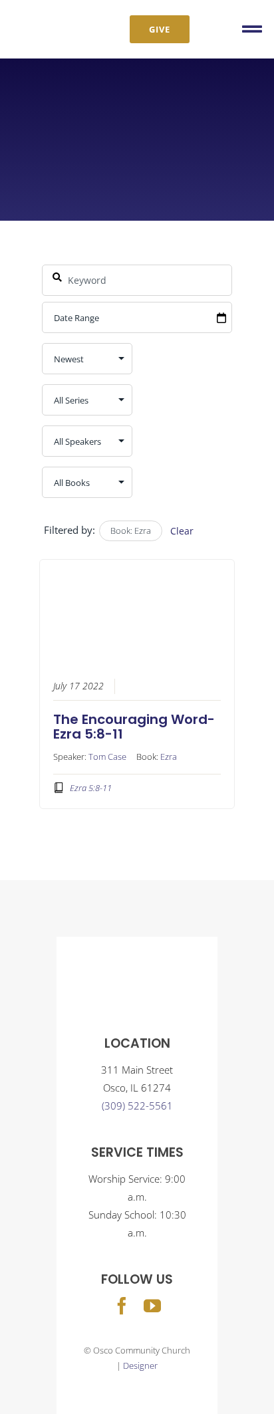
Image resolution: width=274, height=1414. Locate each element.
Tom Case (107, 757)
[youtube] (152, 1305)
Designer (140, 1365)
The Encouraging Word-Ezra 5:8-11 (134, 726)
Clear (182, 531)
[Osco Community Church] (52, 18)
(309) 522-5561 (137, 1105)
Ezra (168, 757)
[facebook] (121, 1305)
